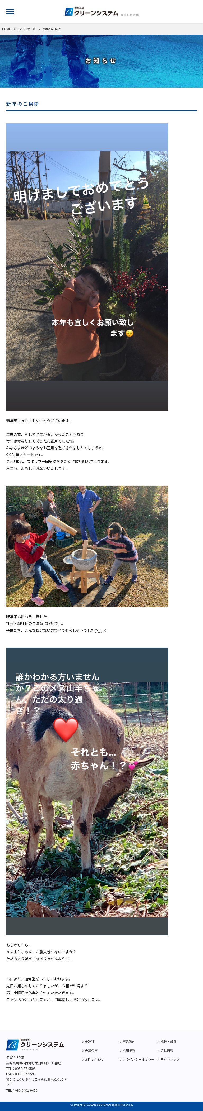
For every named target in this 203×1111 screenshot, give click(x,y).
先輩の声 (91, 1050)
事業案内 (129, 1041)
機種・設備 (168, 1041)
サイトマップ (169, 1059)
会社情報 (166, 1050)
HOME (6, 29)
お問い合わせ (94, 1059)
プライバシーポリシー (138, 1059)
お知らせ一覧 (27, 29)
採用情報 (129, 1050)
